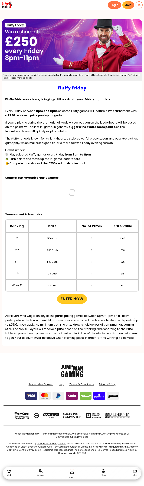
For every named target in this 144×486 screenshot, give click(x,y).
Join (128, 5)
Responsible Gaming (41, 384)
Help (61, 384)
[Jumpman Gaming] (72, 376)
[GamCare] (22, 415)
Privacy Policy (107, 384)
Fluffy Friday (72, 88)
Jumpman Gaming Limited (51, 443)
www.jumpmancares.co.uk (114, 433)
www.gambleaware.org (82, 433)
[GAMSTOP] (51, 415)
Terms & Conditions (81, 384)
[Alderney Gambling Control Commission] (117, 415)
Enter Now (72, 299)
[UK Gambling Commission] (72, 415)
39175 (50, 446)
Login (114, 5)
